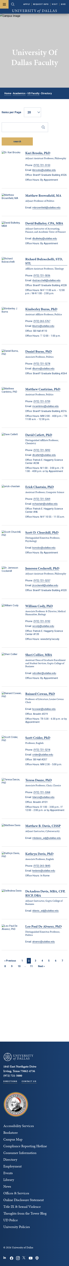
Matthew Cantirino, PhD (42, 389)
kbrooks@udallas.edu (44, 170)
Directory (10, 1159)
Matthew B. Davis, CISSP (43, 826)
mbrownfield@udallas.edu (46, 207)
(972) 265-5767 (41, 321)
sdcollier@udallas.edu (44, 673)
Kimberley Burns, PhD (41, 309)
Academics (19, 93)
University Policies (16, 1226)
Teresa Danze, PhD (38, 780)
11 (31, 966)
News (7, 1186)
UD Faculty (33, 93)
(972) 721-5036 (41, 275)
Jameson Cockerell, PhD (42, 568)
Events (8, 1172)
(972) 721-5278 (41, 363)
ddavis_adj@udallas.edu (45, 910)
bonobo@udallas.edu (43, 547)
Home (7, 93)
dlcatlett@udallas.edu (44, 455)
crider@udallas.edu (42, 754)
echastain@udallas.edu (45, 503)
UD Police (10, 1220)
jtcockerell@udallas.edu (45, 585)
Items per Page (11, 112)
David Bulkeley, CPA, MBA (44, 223)
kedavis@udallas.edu (43, 870)
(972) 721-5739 (41, 401)
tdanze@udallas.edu (43, 797)
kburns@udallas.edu (43, 326)
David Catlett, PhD (38, 435)
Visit (55, 4)
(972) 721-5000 (12, 1075)
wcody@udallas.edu (43, 626)
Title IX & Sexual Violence (22, 1206)
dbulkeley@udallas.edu (44, 238)
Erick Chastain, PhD (39, 487)
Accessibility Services (18, 1125)
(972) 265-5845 (41, 865)
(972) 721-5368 (41, 792)
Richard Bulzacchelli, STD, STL (44, 261)
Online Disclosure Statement (23, 1199)
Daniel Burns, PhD (38, 351)
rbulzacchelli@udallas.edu (46, 280)
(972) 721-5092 (41, 450)
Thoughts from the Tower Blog (25, 1213)
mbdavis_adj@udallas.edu (46, 838)
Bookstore (10, 1132)
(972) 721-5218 (41, 749)
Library (8, 1179)
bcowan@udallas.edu (44, 709)
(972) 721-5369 (41, 498)
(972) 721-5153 (41, 165)
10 (19, 966)
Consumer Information (19, 1152)
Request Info (41, 4)
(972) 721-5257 (41, 580)
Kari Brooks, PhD (37, 153)
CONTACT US (29, 1081)
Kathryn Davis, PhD (39, 854)
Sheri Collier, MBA (38, 655)
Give (63, 4)
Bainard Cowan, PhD (40, 694)
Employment (12, 1166)
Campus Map (12, 1139)
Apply (26, 4)
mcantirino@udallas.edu (45, 406)
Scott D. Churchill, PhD (41, 532)
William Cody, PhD (39, 606)
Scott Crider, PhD (37, 738)
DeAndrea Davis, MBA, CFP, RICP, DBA (45, 893)
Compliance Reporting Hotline (25, 1146)
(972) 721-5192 (41, 621)
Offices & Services (16, 1193)
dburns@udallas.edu (43, 368)
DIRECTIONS (10, 1081)
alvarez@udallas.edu (43, 941)
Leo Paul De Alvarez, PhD (43, 926)
